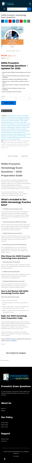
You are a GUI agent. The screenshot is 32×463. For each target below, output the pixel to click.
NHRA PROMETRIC (18, 142)
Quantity (3, 96)
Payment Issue (5, 439)
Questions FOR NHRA (6, 135)
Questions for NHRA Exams (19, 135)
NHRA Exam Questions (14, 120)
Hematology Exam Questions (14, 115)
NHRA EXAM (11, 142)
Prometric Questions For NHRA (9, 132)
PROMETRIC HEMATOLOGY (17, 144)
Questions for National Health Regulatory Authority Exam (15, 134)
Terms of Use (4, 426)
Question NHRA (21, 132)
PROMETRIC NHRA (17, 146)
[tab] (4, 156)
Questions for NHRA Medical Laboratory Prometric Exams (15, 137)
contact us (14, 340)
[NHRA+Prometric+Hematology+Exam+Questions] (6, 21)
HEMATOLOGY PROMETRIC (10, 140)
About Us (3, 408)
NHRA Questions (16, 125)
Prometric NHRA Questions (23, 130)
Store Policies (13, 156)
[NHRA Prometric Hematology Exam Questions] (2, 21)
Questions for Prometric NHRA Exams (10, 139)
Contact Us (4, 441)
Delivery (3, 410)
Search (29, 9)
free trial (8, 338)
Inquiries (24, 156)
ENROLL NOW (8, 103)
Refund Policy (4, 424)
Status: (3, 58)
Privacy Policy (4, 422)
